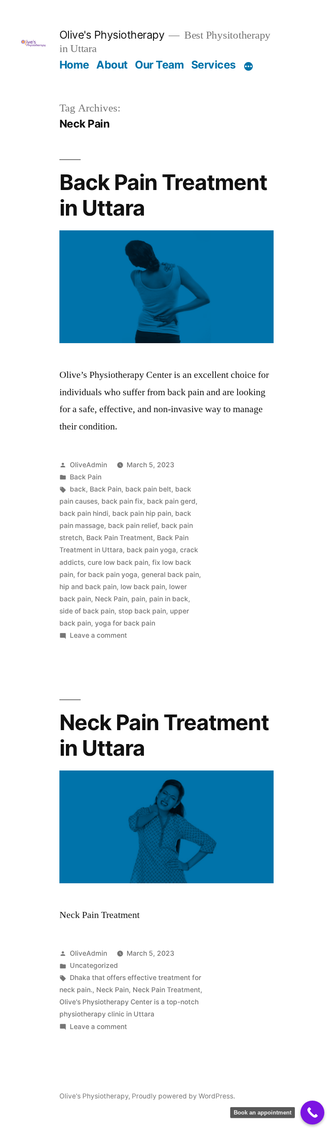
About (112, 64)
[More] (248, 66)
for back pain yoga (107, 574)
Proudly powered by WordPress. (183, 1096)
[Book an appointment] (312, 1112)
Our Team (159, 64)
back (78, 489)
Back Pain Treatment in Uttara (163, 195)
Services (213, 64)
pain (138, 599)
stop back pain (142, 611)
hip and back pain (88, 587)
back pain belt (148, 489)
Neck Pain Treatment (166, 990)
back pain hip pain (141, 513)
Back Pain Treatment (119, 538)
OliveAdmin (88, 465)
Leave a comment (98, 635)
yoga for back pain (125, 623)
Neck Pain (111, 599)
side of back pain (86, 611)
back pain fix (122, 501)
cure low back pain (118, 562)
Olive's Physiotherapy (112, 34)
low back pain (143, 587)
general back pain (170, 574)
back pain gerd (171, 501)
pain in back (168, 599)
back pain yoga (151, 550)
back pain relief (132, 525)
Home (74, 64)
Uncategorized (94, 965)
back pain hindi (83, 513)
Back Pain (85, 477)
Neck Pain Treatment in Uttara (164, 735)
